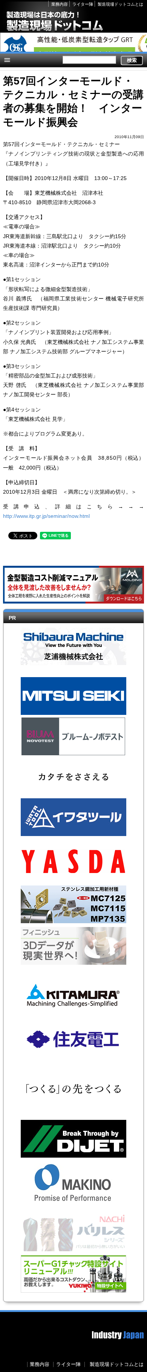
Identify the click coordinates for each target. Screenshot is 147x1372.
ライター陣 (82, 4)
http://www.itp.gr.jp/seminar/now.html (46, 516)
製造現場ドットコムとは (120, 4)
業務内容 (59, 4)
